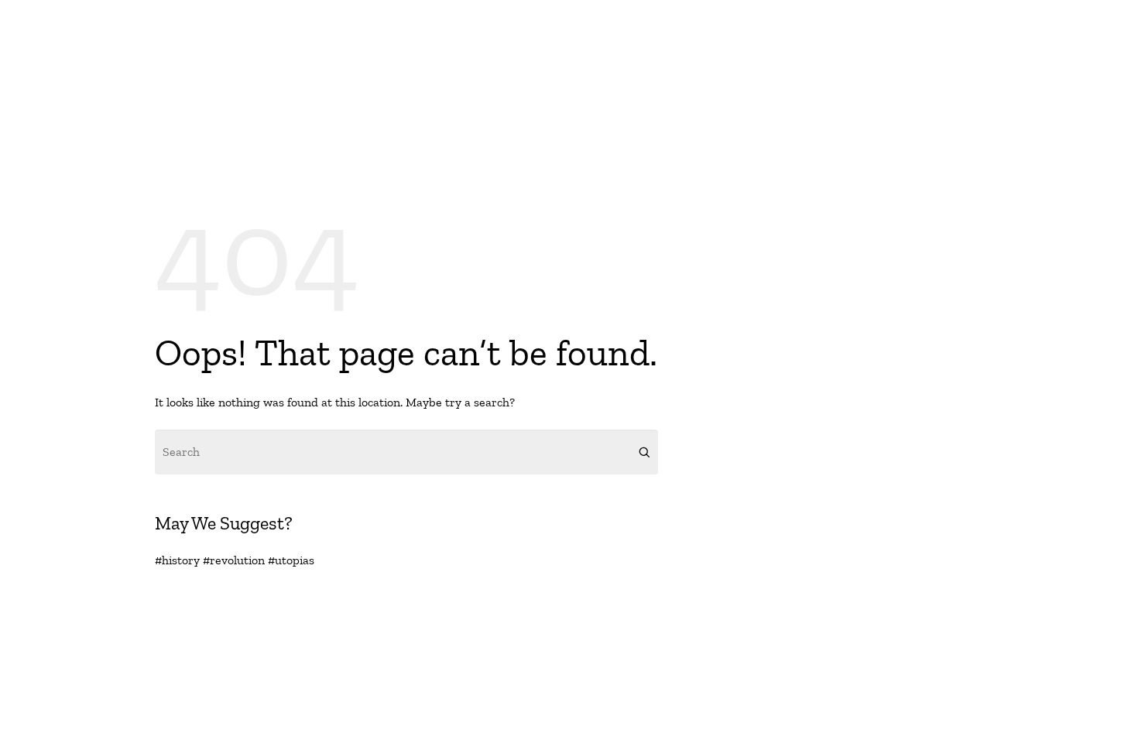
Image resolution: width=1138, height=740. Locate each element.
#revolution (234, 560)
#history (177, 560)
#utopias (291, 560)
